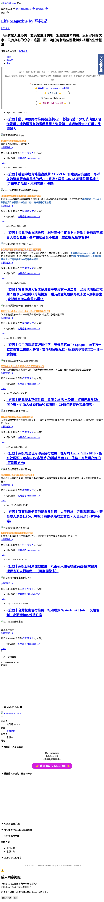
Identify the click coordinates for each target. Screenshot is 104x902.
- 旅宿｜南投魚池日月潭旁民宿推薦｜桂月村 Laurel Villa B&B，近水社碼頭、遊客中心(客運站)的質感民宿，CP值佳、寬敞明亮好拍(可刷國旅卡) (54, 458)
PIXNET (32, 865)
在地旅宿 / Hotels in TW (29, 158)
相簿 (8, 57)
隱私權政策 (67, 865)
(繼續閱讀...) (7, 147)
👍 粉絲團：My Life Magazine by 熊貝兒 (52, 88)
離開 (15, 898)
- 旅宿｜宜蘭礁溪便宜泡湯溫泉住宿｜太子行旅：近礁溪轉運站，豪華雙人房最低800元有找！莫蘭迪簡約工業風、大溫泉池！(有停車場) (54, 516)
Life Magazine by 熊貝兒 (24, 21)
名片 (8, 63)
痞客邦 (25, 153)
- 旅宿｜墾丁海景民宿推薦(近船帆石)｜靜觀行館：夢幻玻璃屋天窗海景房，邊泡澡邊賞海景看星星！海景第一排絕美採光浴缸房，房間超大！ (54, 123)
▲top (3, 163)
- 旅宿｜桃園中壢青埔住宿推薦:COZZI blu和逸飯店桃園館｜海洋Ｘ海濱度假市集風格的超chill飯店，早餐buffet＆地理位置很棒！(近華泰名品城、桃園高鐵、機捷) (53, 178)
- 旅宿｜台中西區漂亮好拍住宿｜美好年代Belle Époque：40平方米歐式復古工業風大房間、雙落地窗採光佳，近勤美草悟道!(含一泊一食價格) (54, 349)
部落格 (9, 60)
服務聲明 (77, 865)
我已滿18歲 (6, 898)
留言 (31, 153)
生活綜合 (23, 51)
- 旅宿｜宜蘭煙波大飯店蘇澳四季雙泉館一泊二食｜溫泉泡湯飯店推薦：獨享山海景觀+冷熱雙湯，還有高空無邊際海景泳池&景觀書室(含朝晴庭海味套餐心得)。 (54, 294)
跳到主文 (5, 28)
